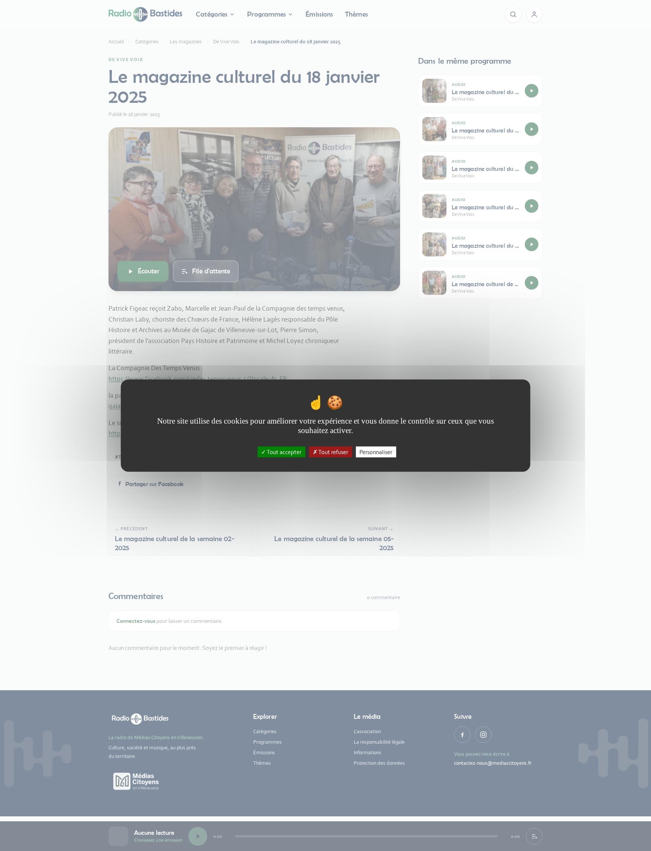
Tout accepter (283, 451)
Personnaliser (375, 451)
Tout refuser (333, 451)
